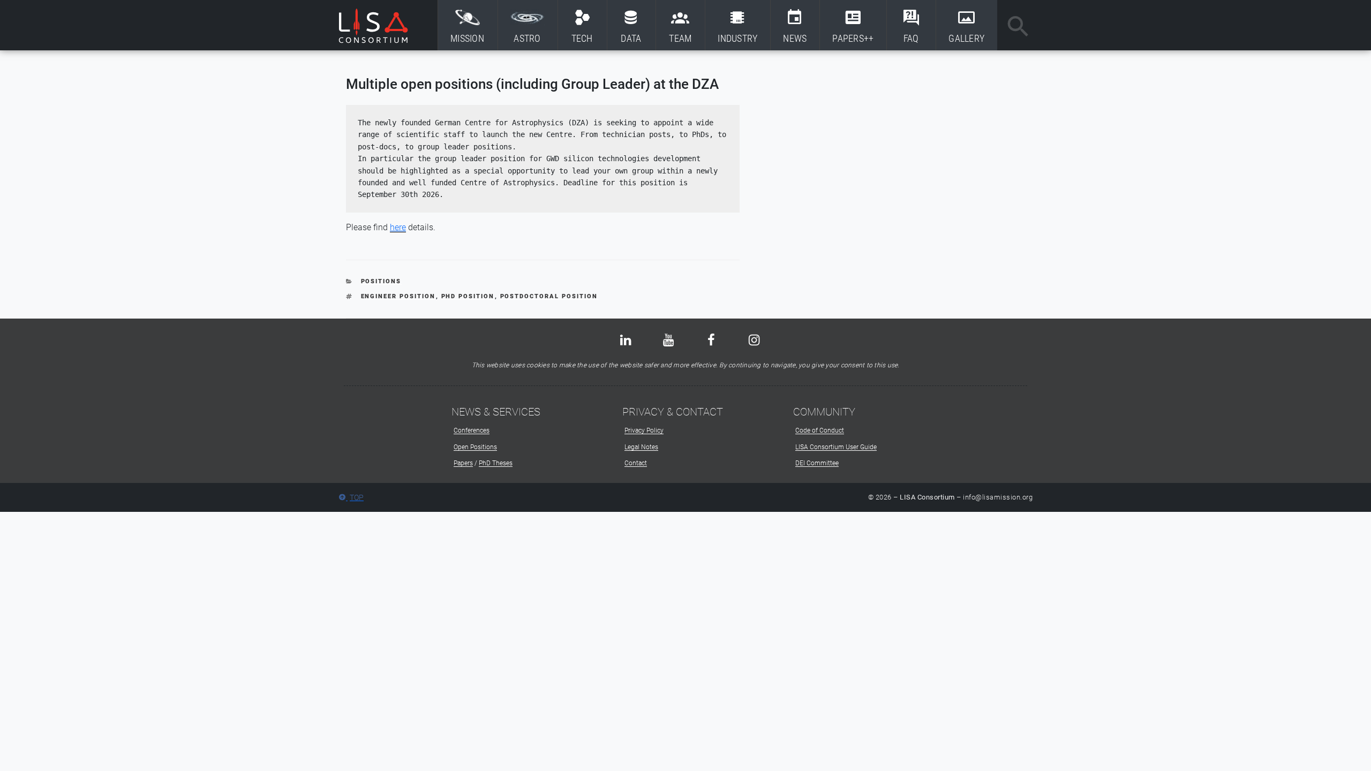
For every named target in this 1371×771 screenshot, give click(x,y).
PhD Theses (496, 463)
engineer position (398, 296)
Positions (381, 281)
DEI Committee (817, 463)
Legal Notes (641, 447)
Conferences (471, 430)
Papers (463, 463)
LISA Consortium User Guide (836, 447)
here (398, 227)
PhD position (468, 296)
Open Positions (475, 447)
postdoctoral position (549, 296)
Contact (635, 463)
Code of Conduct (819, 430)
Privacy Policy (644, 430)
